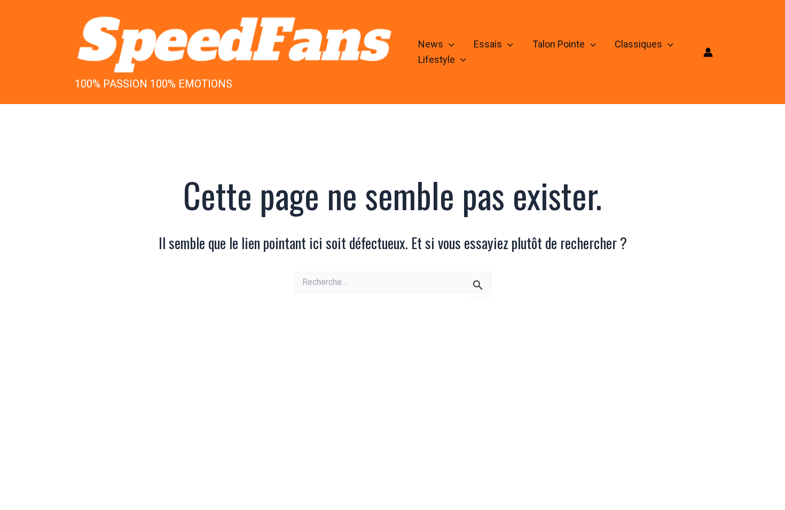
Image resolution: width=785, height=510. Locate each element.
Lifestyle (436, 59)
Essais (488, 44)
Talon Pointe (558, 44)
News (430, 44)
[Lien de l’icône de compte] (708, 52)
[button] (448, 44)
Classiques (638, 44)
